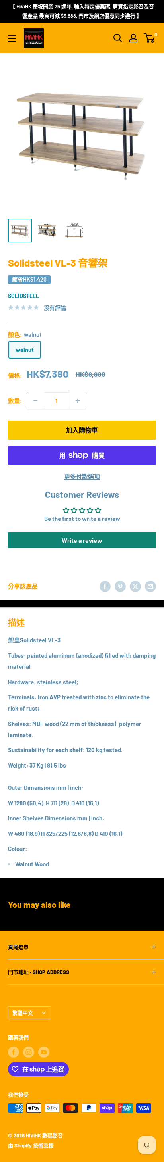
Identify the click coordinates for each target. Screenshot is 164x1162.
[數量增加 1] (77, 400)
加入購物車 (82, 430)
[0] (149, 38)
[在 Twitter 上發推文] (135, 586)
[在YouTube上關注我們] (43, 1052)
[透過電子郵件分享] (150, 586)
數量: (15, 400)
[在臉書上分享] (105, 586)
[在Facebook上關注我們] (13, 1052)
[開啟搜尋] (117, 38)
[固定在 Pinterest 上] (120, 586)
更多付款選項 (82, 476)
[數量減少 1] (35, 400)
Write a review (82, 540)
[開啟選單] (12, 38)
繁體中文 (22, 1013)
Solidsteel (23, 295)
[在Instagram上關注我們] (28, 1052)
